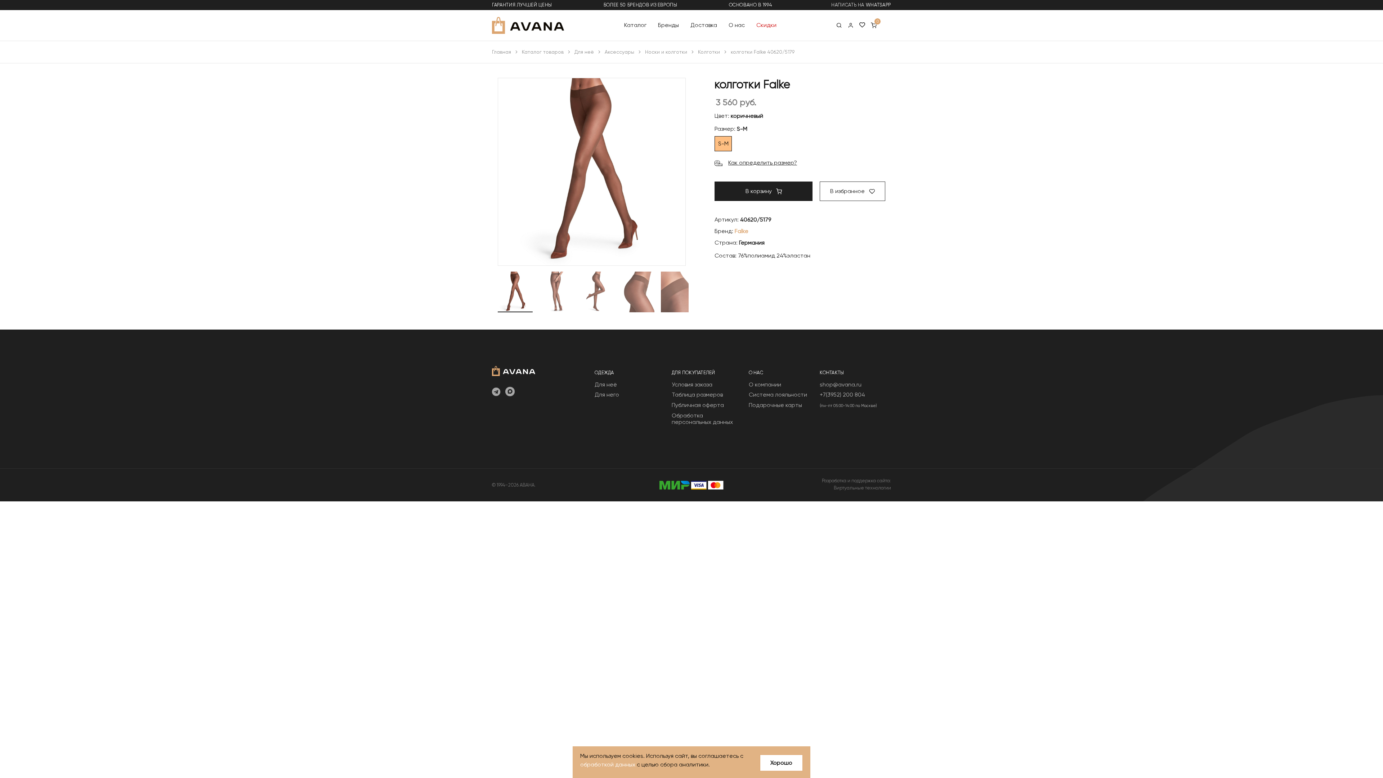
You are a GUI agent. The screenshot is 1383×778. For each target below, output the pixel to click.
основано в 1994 (750, 5)
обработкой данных (607, 764)
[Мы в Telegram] (496, 392)
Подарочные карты (775, 405)
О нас (737, 25)
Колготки (709, 52)
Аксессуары (619, 52)
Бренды (668, 25)
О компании (765, 384)
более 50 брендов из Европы (640, 5)
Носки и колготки (666, 52)
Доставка (703, 25)
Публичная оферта (698, 405)
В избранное (848, 191)
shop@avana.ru (840, 384)
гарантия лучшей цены (522, 5)
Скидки (766, 25)
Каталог (635, 25)
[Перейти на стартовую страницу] (528, 25)
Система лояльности (778, 394)
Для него (607, 394)
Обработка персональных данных (702, 418)
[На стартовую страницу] (513, 370)
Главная (501, 52)
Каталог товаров (543, 52)
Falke (741, 231)
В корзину (759, 191)
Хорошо (781, 762)
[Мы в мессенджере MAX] (510, 392)
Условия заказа (692, 384)
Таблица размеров (697, 394)
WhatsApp (878, 5)
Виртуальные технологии (862, 488)
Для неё (584, 52)
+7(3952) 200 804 (842, 394)
